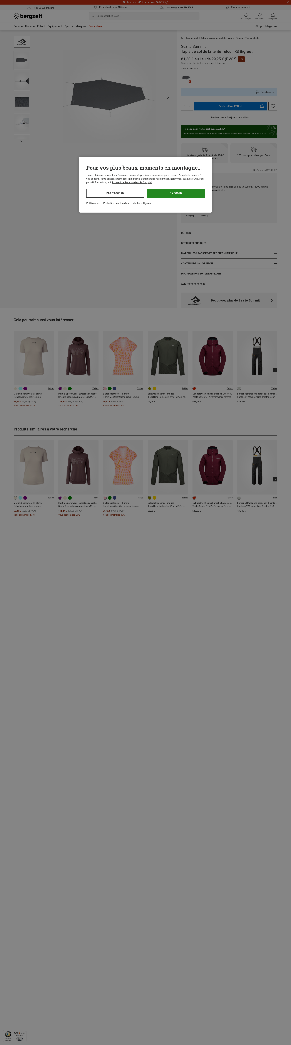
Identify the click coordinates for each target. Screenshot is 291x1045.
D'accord (176, 193)
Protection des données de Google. (132, 182)
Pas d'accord (115, 193)
